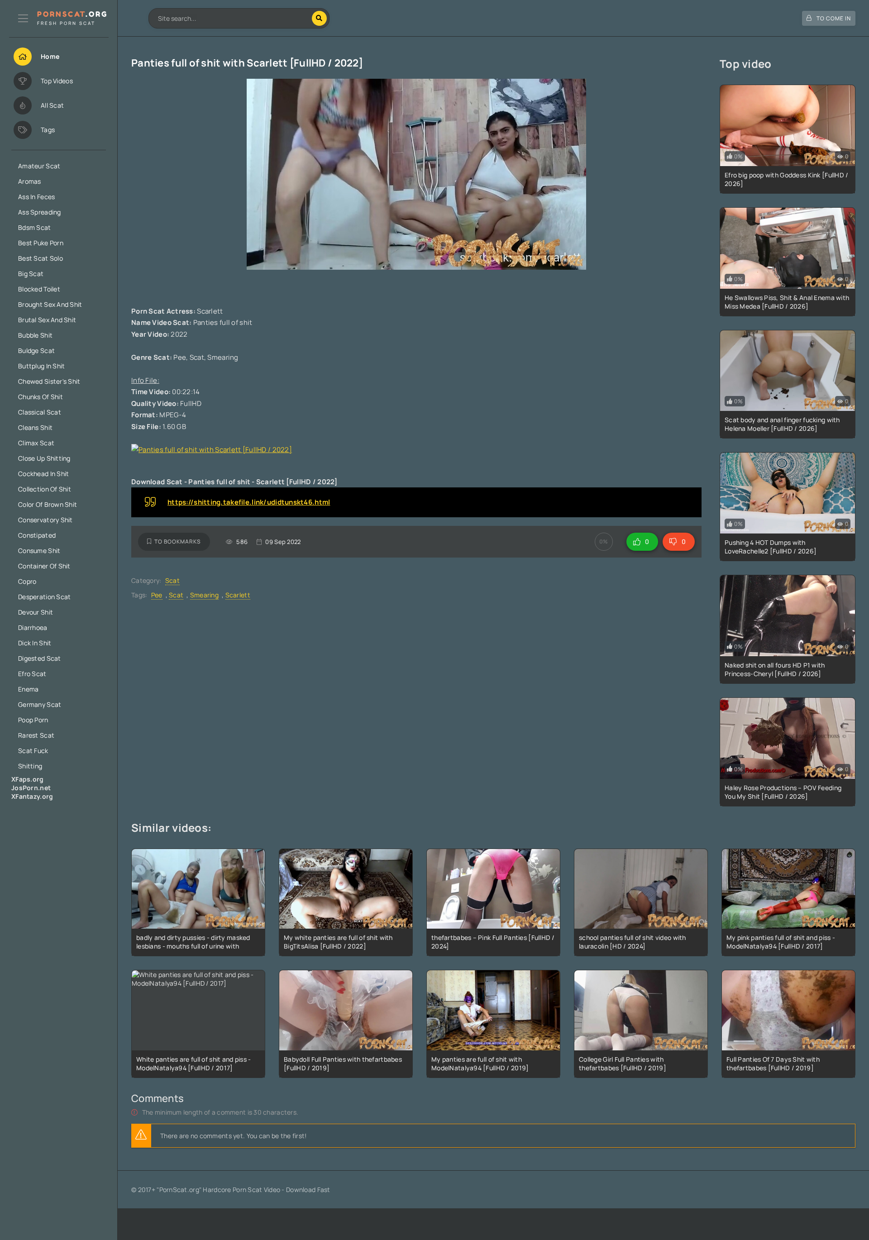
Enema (28, 689)
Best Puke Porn (40, 242)
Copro (27, 581)
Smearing (204, 595)
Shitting (30, 766)
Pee (156, 595)
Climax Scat (36, 443)
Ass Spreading (39, 212)
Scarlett (237, 595)
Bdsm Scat (34, 227)
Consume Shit (39, 550)
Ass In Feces (36, 196)
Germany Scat (39, 704)
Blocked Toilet (39, 289)
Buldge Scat (36, 350)
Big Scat (30, 273)
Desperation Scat (44, 596)
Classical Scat (39, 412)
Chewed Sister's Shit (49, 381)
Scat (172, 580)
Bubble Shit (35, 335)
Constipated (37, 535)
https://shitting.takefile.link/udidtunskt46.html (248, 502)
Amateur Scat (39, 166)
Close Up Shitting (44, 458)
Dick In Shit (34, 643)
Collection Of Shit (44, 489)
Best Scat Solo (40, 258)
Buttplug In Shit (41, 366)
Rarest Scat (36, 735)
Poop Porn (33, 719)
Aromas (29, 181)
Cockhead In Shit (43, 473)
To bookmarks (177, 541)
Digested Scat (39, 658)
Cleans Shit (35, 427)
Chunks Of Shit (40, 396)
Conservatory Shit (45, 519)
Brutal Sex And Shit (47, 319)
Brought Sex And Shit (50, 304)
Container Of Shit (44, 566)
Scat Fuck (33, 750)
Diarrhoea (33, 627)
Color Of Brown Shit (47, 504)
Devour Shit (35, 612)
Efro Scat (32, 673)
